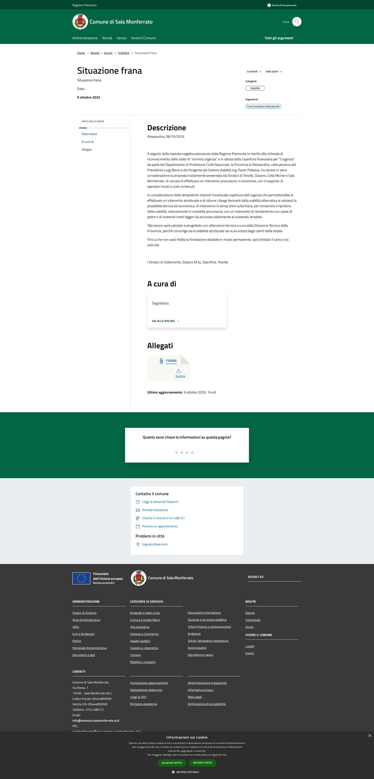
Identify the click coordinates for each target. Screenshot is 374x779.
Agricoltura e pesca (200, 654)
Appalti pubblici (140, 641)
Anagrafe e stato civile (145, 612)
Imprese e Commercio (144, 634)
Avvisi (108, 53)
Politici (76, 641)
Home (81, 53)
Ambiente (194, 633)
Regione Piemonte (84, 5)
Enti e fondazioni (83, 634)
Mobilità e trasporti (142, 662)
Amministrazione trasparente (207, 682)
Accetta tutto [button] (172, 763)
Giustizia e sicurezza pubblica (207, 619)
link (224, 754)
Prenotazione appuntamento (149, 682)
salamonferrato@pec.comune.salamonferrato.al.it (106, 731)
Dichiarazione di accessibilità (207, 704)
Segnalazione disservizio (146, 690)
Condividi (252, 71)
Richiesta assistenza (143, 704)
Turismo (135, 655)
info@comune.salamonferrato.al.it (95, 720)
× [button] (369, 735)
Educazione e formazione (204, 612)
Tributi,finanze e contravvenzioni (209, 626)
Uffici (75, 626)
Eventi (249, 653)
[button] (187, 772)
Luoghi (249, 646)
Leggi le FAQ (138, 697)
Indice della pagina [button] (93, 121)
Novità (95, 53)
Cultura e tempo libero (145, 619)
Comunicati (252, 619)
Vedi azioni (272, 71)
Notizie (250, 612)
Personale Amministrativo (89, 648)
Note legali (195, 697)
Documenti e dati (83, 655)
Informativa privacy (200, 690)
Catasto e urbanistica (144, 648)
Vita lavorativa (139, 626)
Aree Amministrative (86, 619)
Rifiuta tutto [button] (202, 762)
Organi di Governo (84, 612)
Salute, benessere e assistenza (208, 640)
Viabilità (123, 53)
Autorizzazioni (197, 647)
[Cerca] (297, 21)
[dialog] (187, 755)
